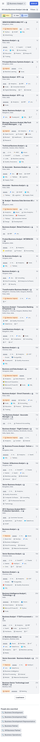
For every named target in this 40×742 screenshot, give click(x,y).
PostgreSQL (18, 357)
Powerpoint (15, 117)
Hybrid (6, 68)
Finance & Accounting (23, 423)
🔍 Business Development (12, 712)
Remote (6, 536)
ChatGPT (8, 155)
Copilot (20, 47)
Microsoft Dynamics (11, 382)
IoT (31, 643)
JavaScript (8, 251)
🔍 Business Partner (10, 726)
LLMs (6, 158)
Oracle (7, 357)
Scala (22, 71)
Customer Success (17, 517)
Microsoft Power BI (11, 385)
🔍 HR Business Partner (11, 730)
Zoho (6, 566)
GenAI (29, 47)
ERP (22, 84)
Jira (6, 50)
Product (20, 134)
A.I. (13, 47)
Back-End (8, 539)
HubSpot (17, 563)
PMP (6, 321)
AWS (17, 152)
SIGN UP (34, 3)
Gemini (7, 473)
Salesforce (8, 324)
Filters (34, 9)
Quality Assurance (11, 162)
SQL (23, 32)
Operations (8, 521)
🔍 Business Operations (11, 735)
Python (7, 32)
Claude (17, 155)
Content (18, 441)
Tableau (14, 177)
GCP (29, 354)
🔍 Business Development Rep (14, 717)
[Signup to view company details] (26, 22)
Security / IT (25, 628)
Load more (20, 697)
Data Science (9, 215)
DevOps (23, 400)
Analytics (14, 84)
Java (27, 29)
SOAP (16, 32)
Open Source (9, 134)
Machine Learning (10, 71)
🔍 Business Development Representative (18, 721)
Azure (25, 152)
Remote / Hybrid (10, 29)
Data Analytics (28, 212)
